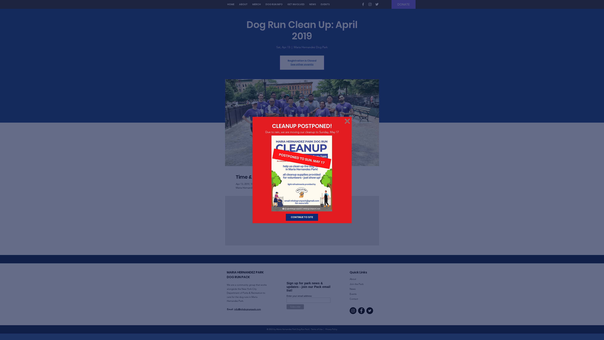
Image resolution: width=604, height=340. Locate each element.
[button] (347, 121)
